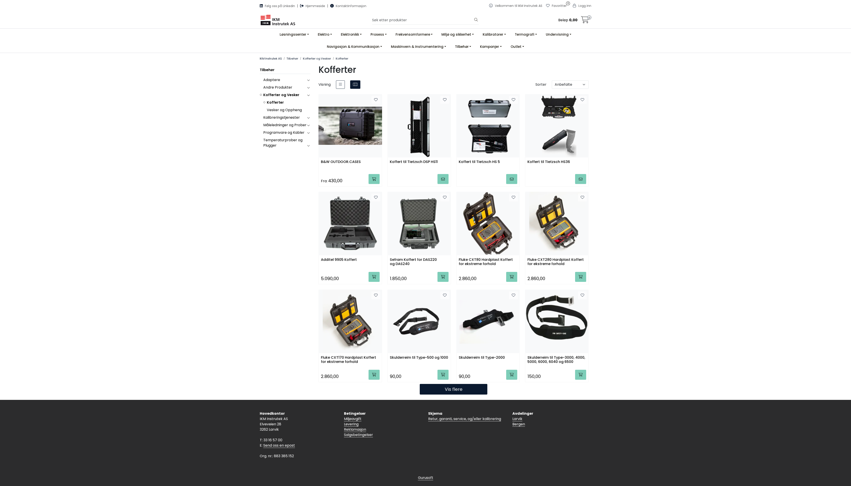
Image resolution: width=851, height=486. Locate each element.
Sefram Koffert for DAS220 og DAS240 (413, 262)
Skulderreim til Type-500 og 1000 (419, 357)
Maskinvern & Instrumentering (417, 46)
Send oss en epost (279, 445)
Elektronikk (350, 34)
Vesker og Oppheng (284, 109)
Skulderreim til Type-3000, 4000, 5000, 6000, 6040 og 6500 (556, 359)
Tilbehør (462, 46)
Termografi (524, 34)
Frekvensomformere (413, 34)
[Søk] (476, 20)
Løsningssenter (293, 34)
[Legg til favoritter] (375, 100)
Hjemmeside (315, 6)
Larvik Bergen (518, 421)
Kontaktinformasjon (350, 6)
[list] (340, 84)
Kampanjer (489, 46)
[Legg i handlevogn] (374, 179)
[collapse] (308, 80)
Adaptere (271, 79)
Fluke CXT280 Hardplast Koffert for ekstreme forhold (555, 262)
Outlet (516, 46)
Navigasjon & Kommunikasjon (353, 46)
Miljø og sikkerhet (456, 34)
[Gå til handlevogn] (585, 21)
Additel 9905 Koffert (339, 260)
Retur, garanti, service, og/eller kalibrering (464, 418)
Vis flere (454, 389)
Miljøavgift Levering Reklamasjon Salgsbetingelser (358, 426)
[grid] (355, 84)
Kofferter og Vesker (281, 94)
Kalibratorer (493, 34)
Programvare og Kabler (283, 132)
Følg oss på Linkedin (280, 6)
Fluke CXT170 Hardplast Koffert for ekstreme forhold (348, 359)
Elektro (323, 34)
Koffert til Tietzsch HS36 (548, 162)
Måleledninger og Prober (284, 125)
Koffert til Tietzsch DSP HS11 (414, 162)
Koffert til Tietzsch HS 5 (479, 162)
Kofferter (275, 102)
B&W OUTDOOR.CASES (341, 162)
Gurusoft (425, 477)
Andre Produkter (277, 87)
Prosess (377, 34)
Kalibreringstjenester (281, 117)
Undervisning (557, 34)
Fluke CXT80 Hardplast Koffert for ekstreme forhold (486, 262)
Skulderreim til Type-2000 (482, 357)
